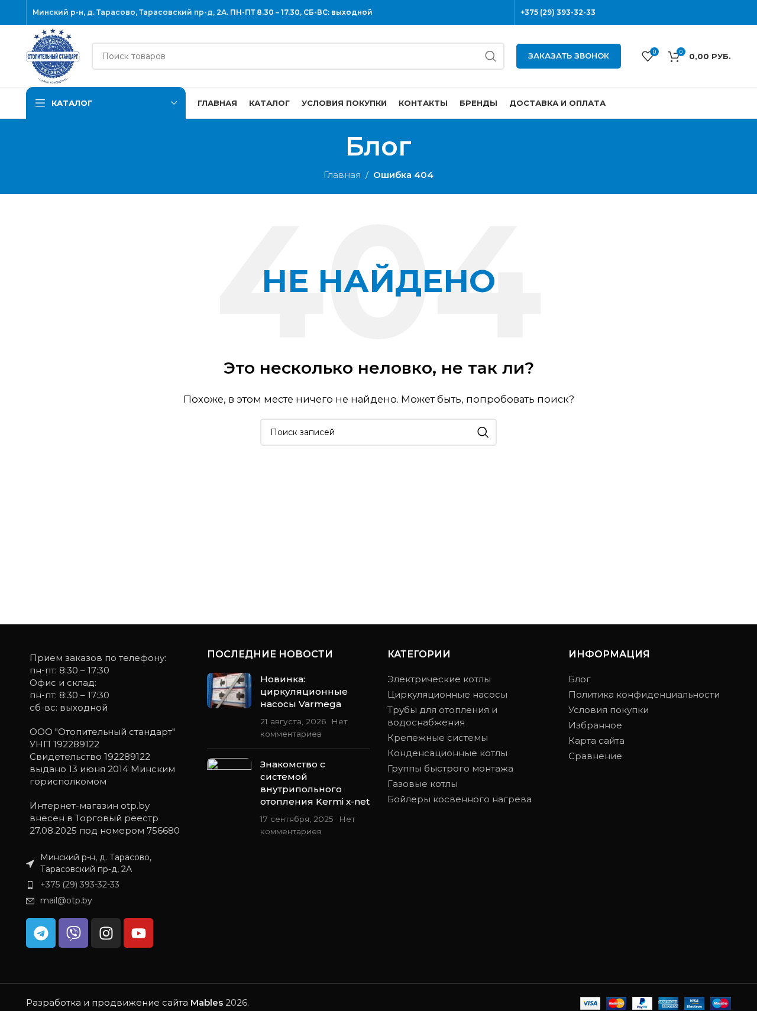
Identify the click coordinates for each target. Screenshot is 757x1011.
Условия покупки (608, 709)
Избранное (595, 725)
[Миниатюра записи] (229, 706)
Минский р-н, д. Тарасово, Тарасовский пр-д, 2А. (130, 12)
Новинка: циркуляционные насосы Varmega (304, 691)
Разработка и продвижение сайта (124, 1002)
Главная (342, 174)
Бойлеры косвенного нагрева (459, 799)
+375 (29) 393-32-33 (558, 12)
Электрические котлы (439, 679)
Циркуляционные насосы (447, 694)
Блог (579, 679)
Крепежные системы (437, 737)
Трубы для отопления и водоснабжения (442, 716)
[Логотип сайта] (53, 54)
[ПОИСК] (490, 56)
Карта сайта (596, 740)
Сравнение (595, 756)
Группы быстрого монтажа (450, 768)
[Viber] (73, 933)
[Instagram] (106, 933)
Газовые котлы (422, 783)
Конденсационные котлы (447, 753)
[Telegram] (41, 933)
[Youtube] (138, 933)
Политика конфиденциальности (644, 694)
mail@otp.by (66, 900)
